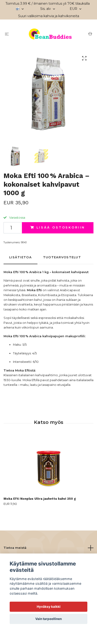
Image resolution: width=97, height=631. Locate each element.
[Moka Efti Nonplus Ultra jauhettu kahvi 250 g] (48, 465)
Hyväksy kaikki (49, 606)
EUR (74, 9)
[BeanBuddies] (49, 34)
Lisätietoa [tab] (20, 257)
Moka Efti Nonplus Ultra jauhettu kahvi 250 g (40, 498)
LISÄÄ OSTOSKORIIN (60, 227)
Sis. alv (46, 9)
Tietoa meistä (15, 548)
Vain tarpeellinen (48, 619)
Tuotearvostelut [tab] (62, 257)
